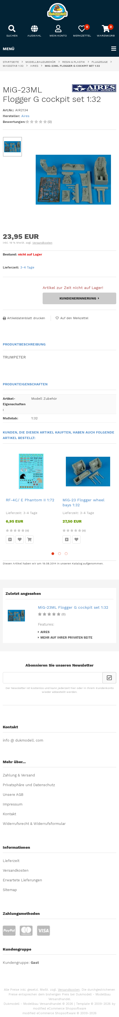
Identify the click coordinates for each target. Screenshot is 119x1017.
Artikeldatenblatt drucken (26, 318)
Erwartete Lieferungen (22, 880)
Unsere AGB (13, 795)
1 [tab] (53, 553)
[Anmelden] (109, 677)
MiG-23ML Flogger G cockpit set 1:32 (73, 607)
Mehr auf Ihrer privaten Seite (66, 637)
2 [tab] (59, 553)
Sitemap (10, 890)
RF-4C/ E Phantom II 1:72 (30, 500)
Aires (25, 116)
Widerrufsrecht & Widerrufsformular (34, 824)
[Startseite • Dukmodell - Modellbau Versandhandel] (59, 11)
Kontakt (9, 814)
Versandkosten (42, 242)
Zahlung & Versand (19, 775)
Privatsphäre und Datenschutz (29, 785)
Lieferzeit (11, 861)
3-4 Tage (27, 267)
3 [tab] (66, 553)
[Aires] (94, 91)
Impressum (12, 804)
